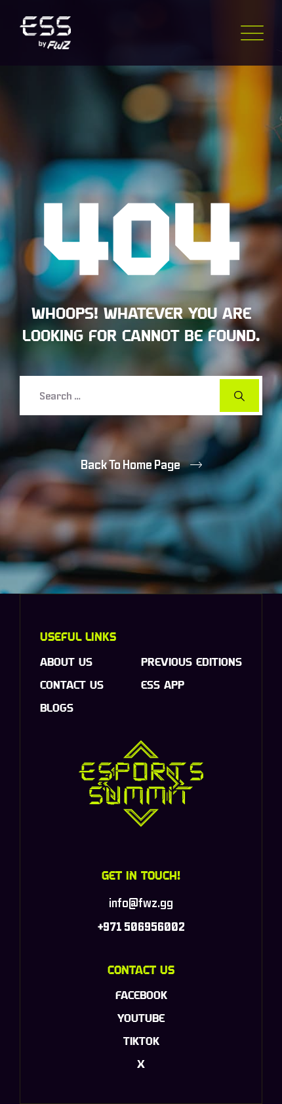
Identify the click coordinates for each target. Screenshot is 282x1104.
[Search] (239, 395)
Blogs (56, 707)
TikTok (141, 1041)
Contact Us (72, 684)
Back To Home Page (130, 464)
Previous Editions (191, 661)
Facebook (141, 995)
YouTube (141, 1018)
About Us (66, 661)
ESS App (162, 684)
